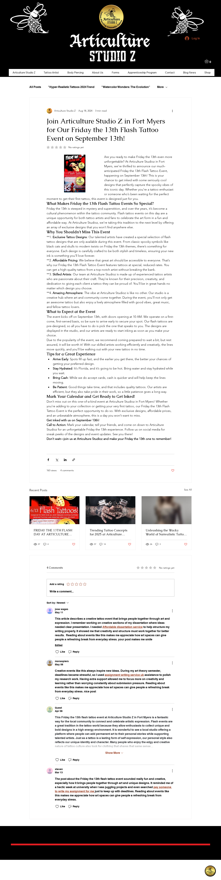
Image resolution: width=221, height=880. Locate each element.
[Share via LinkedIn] (65, 459)
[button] (209, 61)
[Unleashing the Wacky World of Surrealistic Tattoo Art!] (166, 510)
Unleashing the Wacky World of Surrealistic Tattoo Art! (165, 532)
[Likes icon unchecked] (57, 652)
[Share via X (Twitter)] (56, 459)
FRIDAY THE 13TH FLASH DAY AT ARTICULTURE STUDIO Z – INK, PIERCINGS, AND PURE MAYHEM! (53, 532)
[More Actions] (172, 611)
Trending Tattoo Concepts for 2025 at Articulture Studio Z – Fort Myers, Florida (108, 532)
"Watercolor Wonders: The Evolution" (125, 87)
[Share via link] (73, 459)
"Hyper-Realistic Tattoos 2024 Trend (71, 87)
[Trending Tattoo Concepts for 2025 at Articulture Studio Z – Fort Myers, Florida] (111, 510)
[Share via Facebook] (48, 459)
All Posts (35, 87)
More (160, 87)
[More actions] (172, 111)
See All (188, 489)
